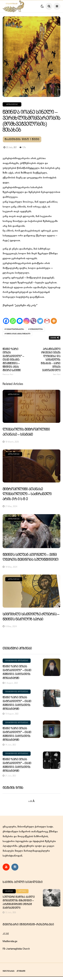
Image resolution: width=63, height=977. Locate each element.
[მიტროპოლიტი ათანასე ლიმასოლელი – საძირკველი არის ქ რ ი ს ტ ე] (31, 465)
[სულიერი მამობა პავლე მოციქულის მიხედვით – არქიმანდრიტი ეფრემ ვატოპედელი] (51, 898)
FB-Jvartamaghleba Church (16, 949)
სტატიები (9, 891)
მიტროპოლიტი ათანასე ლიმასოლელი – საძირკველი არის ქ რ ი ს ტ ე (27, 494)
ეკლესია (22, 891)
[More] (54, 318)
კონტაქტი (21, 971)
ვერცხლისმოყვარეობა (15, 329)
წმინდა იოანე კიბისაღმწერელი (18, 334)
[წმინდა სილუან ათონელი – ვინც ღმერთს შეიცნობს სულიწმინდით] (31, 531)
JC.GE (6, 934)
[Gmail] (47, 318)
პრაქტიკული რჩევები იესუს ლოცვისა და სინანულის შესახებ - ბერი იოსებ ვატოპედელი (50, 361)
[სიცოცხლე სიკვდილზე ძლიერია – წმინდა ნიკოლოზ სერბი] (31, 591)
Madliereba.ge (10, 941)
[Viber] (33, 318)
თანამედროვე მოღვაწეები (16, 661)
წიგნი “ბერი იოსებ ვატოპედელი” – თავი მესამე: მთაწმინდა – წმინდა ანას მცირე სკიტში (13, 361)
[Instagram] (26, 318)
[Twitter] (40, 318)
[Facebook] (6, 318)
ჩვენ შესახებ (8, 971)
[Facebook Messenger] (20, 318)
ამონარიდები (12, 104)
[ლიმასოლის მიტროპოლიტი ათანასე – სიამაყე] (31, 406)
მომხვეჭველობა (36, 329)
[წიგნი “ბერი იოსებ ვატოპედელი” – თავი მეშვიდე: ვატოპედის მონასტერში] (51, 667)
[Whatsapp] (13, 318)
